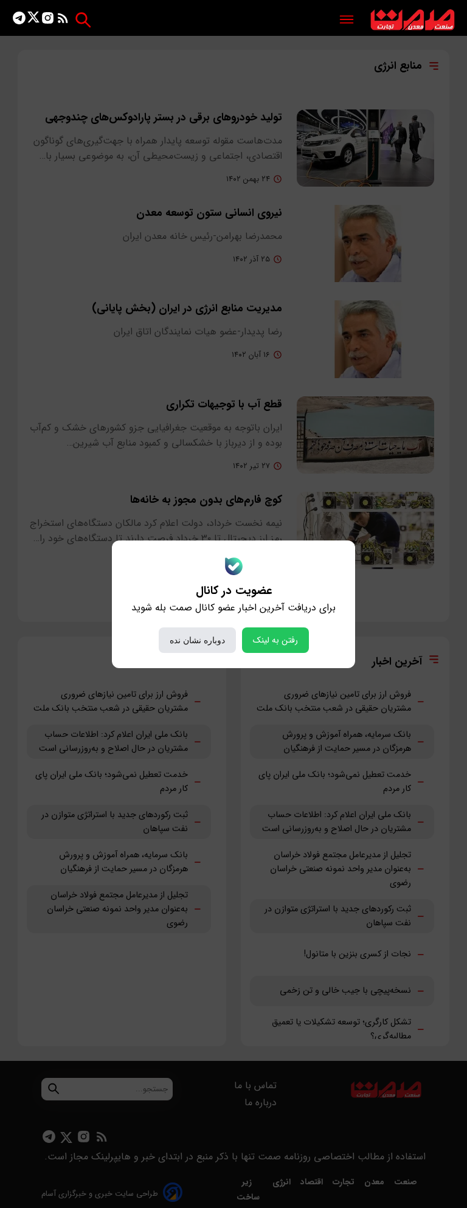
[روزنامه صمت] (412, 20)
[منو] (346, 20)
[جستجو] (83, 19)
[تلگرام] (19, 20)
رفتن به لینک (275, 640)
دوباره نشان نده (197, 640)
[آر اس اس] (63, 20)
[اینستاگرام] (47, 20)
